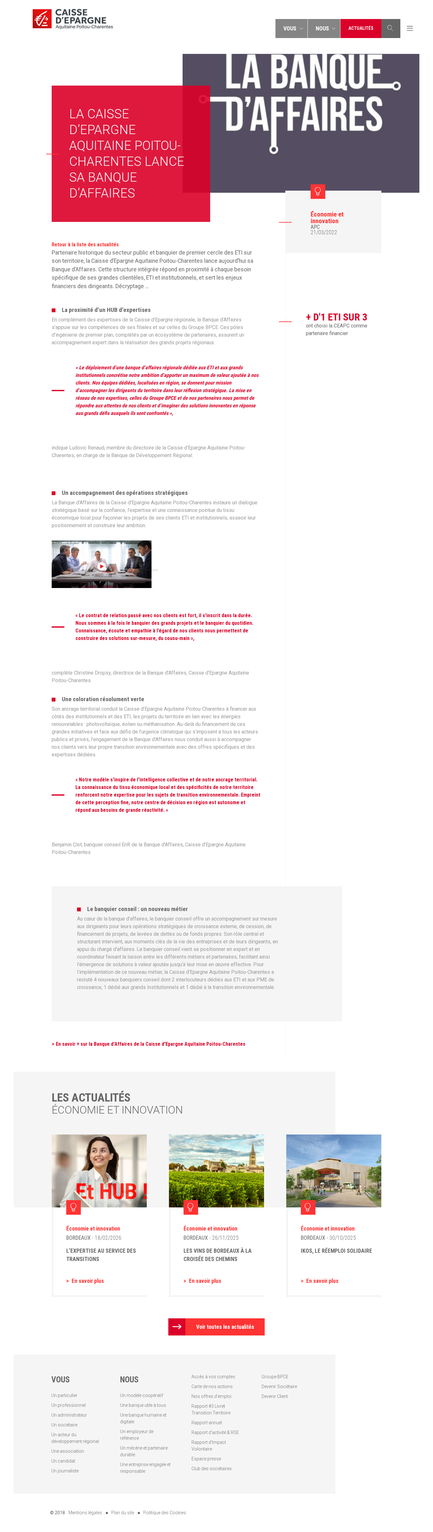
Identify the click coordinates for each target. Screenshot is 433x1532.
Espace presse (206, 1458)
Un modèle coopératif (141, 1395)
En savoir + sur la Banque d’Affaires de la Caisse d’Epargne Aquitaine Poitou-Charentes (151, 1044)
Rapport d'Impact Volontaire (208, 1445)
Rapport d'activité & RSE (215, 1432)
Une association (67, 1451)
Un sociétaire (64, 1424)
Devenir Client (275, 1396)
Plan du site (122, 1512)
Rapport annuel (206, 1422)
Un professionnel (68, 1405)
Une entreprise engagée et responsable (145, 1468)
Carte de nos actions (212, 1386)
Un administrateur (69, 1415)
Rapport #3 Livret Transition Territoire (210, 1409)
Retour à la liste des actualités (85, 245)
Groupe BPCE (275, 1376)
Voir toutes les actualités (225, 1327)
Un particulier (64, 1395)
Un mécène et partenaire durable (144, 1451)
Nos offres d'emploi (211, 1396)
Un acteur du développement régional (75, 1438)
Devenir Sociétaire (279, 1386)
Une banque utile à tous (143, 1405)
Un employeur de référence (136, 1435)
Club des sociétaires (211, 1468)
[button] (291, 28)
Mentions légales (85, 1512)
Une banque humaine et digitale (143, 1418)
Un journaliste (65, 1470)
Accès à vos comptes (213, 1376)
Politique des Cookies (164, 1512)
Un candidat (63, 1461)
